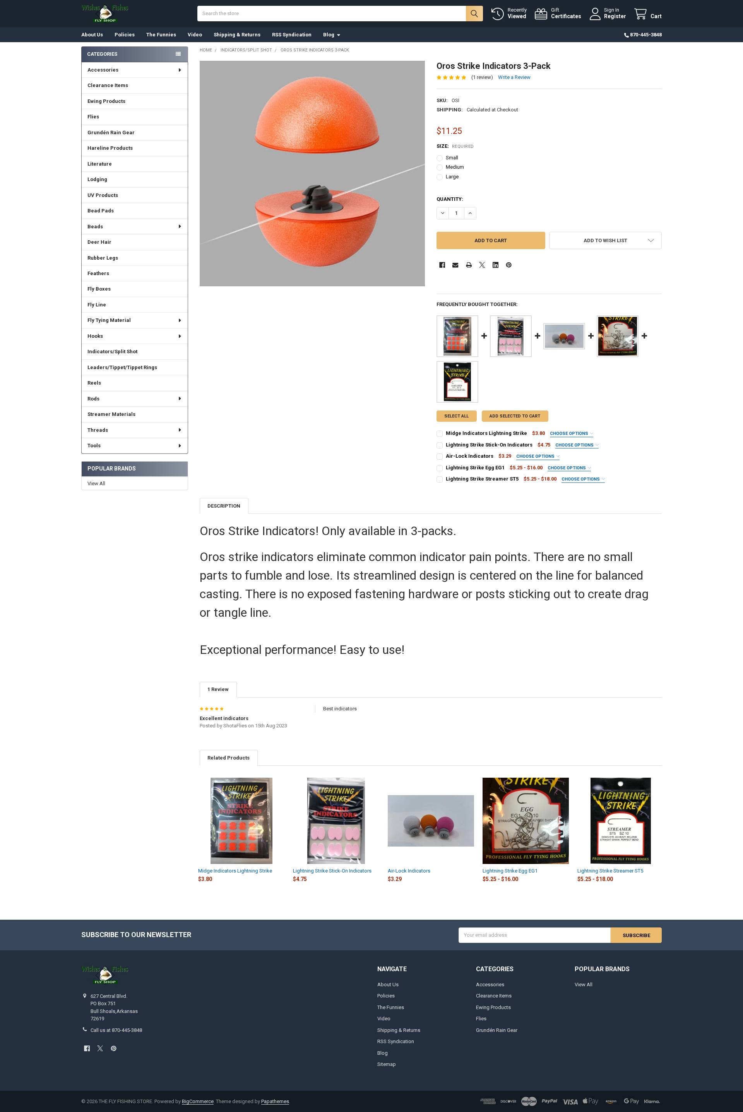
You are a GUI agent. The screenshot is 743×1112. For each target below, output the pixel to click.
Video (195, 35)
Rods (93, 399)
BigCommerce (198, 1101)
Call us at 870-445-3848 (116, 1030)
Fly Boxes (99, 289)
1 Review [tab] (218, 689)
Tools (94, 445)
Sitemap (386, 1064)
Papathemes (275, 1101)
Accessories (102, 70)
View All (96, 483)
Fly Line (96, 305)
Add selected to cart (515, 416)
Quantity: (450, 199)
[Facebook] (442, 264)
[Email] (455, 264)
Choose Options (569, 433)
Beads (95, 226)
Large (452, 177)
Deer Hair (99, 242)
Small (452, 158)
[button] (605, 240)
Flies (93, 117)
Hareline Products (110, 148)
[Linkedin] (495, 264)
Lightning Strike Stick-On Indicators (489, 445)
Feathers (98, 273)
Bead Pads (100, 211)
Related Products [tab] (228, 758)
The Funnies (161, 35)
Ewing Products (106, 101)
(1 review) (482, 77)
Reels (94, 383)
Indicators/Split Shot (112, 351)
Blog (328, 35)
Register (615, 16)
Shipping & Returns (237, 35)
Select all (456, 416)
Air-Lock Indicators (469, 456)
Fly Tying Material (109, 320)
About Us (92, 35)
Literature (99, 164)
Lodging (97, 179)
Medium (455, 167)
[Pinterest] (508, 264)
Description (223, 506)
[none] (312, 173)
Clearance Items (107, 85)
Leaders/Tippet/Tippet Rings (122, 367)
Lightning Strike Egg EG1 (475, 467)
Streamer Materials (111, 414)
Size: (455, 146)
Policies (125, 35)
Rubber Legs (102, 258)
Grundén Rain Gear (111, 132)
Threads (97, 430)
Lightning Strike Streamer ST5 (482, 479)
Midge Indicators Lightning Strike (486, 433)
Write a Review (514, 77)
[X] (482, 264)
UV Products (102, 195)
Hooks (95, 336)
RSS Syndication (292, 35)
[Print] (468, 264)
